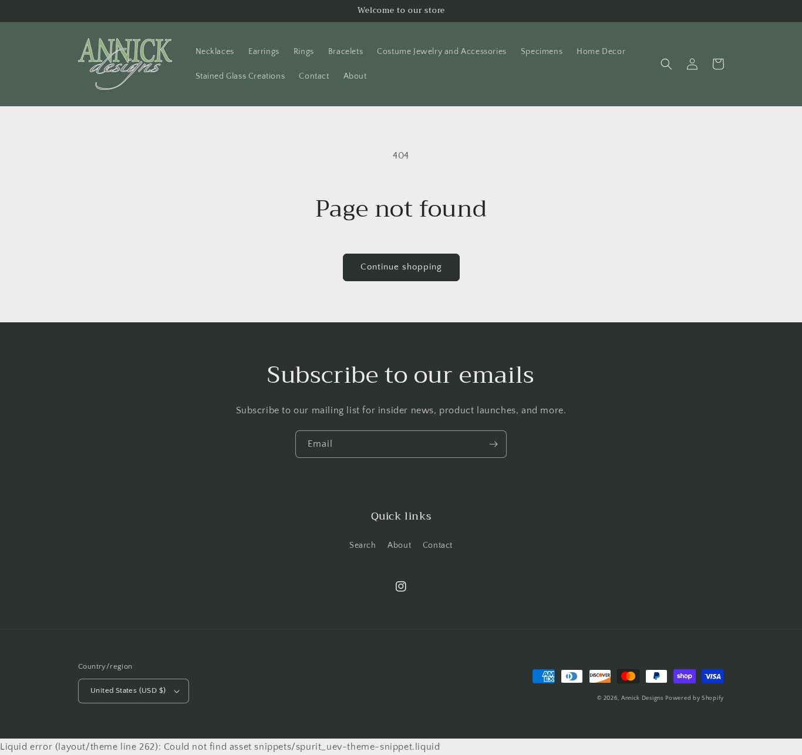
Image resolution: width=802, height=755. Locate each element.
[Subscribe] (493, 444)
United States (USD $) (128, 690)
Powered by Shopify (694, 698)
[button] (666, 64)
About (399, 545)
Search (362, 545)
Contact (438, 545)
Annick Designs (642, 698)
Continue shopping (401, 267)
